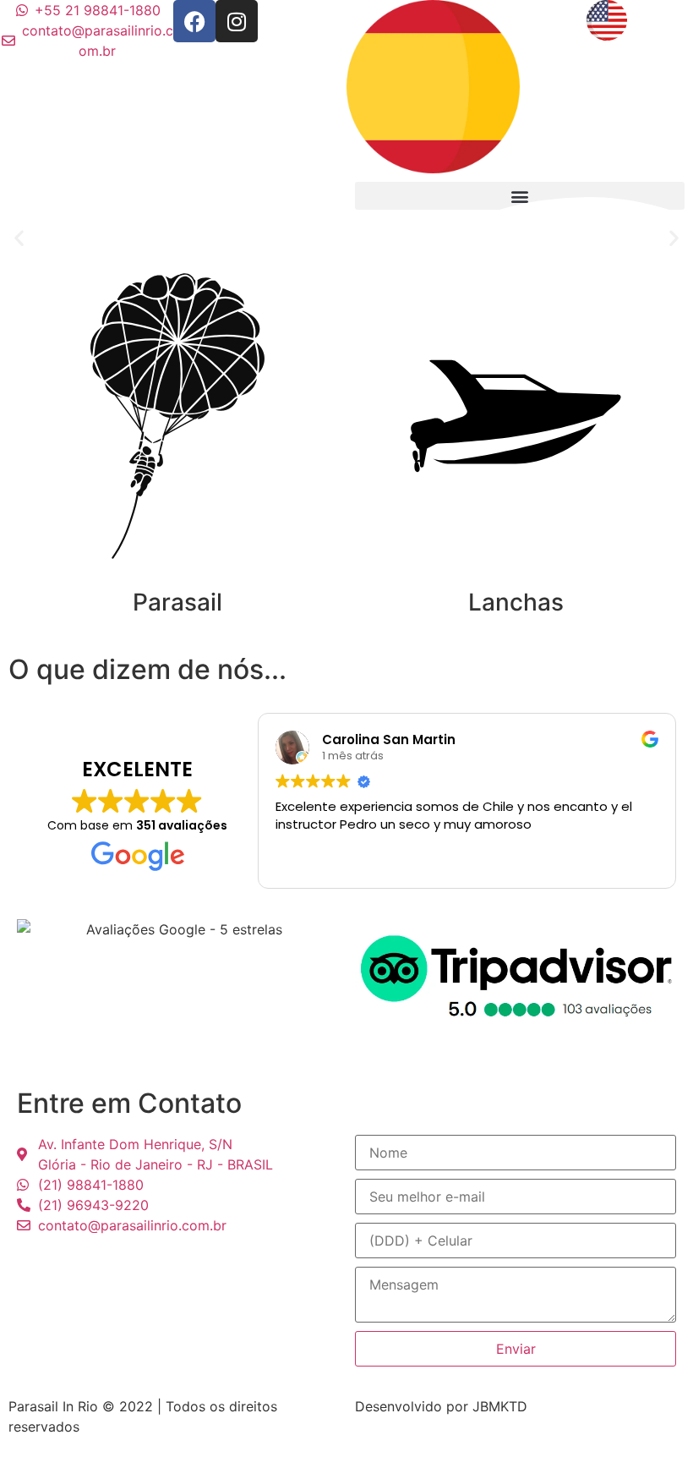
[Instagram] (237, 21)
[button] (19, 238)
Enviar (516, 1348)
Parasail (177, 602)
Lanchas (516, 602)
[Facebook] (194, 21)
